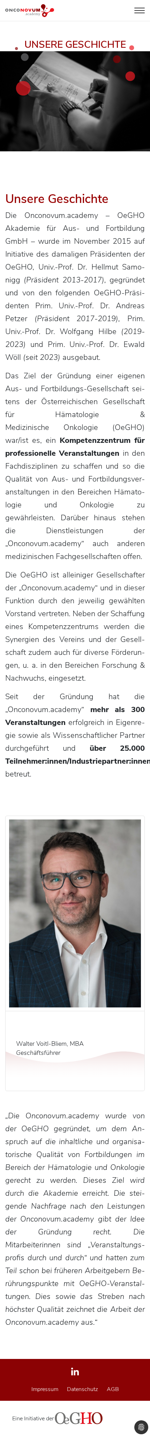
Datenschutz (82, 1389)
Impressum (44, 1389)
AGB (113, 1389)
